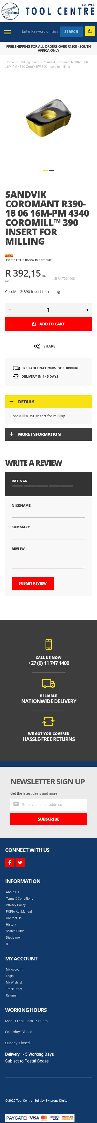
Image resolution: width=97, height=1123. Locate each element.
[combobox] (40, 31)
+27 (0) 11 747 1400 (48, 662)
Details (26, 402)
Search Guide (15, 931)
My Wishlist (14, 982)
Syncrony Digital (57, 1100)
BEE (8, 944)
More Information (39, 434)
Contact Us (13, 918)
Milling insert (30, 62)
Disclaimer (13, 937)
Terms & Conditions (19, 898)
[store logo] (48, 11)
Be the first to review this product (28, 260)
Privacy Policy (16, 905)
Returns (11, 995)
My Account (14, 969)
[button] (45, 170)
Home (9, 62)
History (11, 924)
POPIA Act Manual (19, 911)
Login (10, 976)
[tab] (48, 401)
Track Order (14, 989)
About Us (12, 892)
